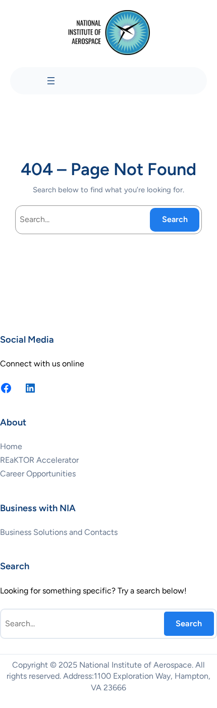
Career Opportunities (38, 473)
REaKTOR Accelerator (39, 460)
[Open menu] (51, 81)
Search (175, 219)
